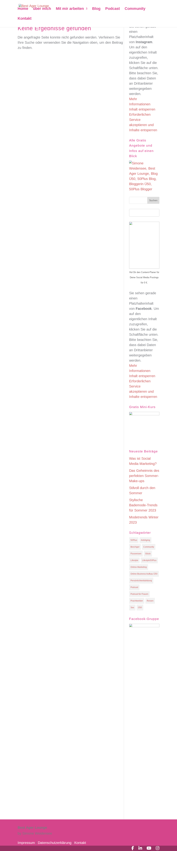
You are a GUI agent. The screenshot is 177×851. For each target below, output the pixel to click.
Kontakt (24, 19)
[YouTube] (149, 848)
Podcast (112, 9)
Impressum (26, 843)
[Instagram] (157, 848)
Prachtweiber (137, 601)
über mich (42, 9)
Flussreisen (136, 553)
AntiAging (145, 540)
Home (23, 9)
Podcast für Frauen (139, 594)
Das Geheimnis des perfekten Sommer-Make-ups (144, 476)
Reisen (150, 601)
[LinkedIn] (140, 848)
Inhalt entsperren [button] (142, 109)
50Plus (134, 540)
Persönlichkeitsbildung (141, 580)
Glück (148, 553)
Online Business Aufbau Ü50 (144, 574)
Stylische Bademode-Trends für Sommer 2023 (143, 505)
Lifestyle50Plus (149, 560)
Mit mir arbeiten (70, 9)
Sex (132, 607)
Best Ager (135, 547)
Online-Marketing (139, 567)
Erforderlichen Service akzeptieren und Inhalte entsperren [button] (143, 122)
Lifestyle (134, 560)
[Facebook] (132, 848)
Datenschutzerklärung (55, 843)
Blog (96, 9)
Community (135, 9)
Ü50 (140, 607)
